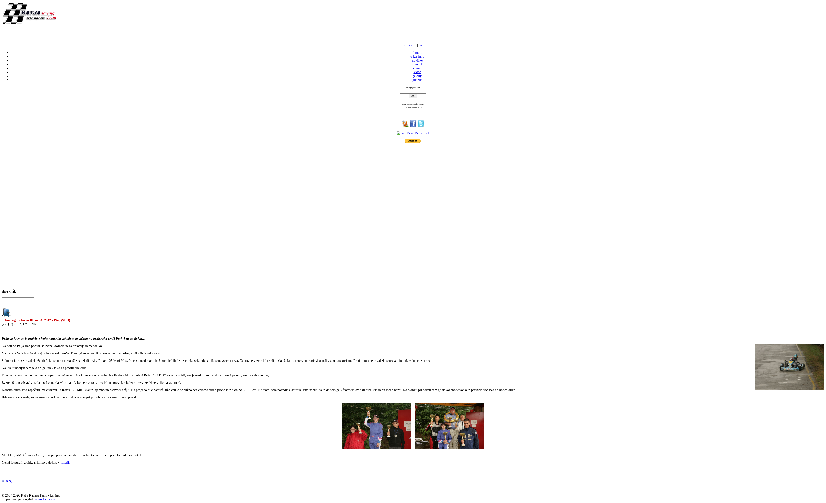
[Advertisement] (52, 32)
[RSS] (405, 126)
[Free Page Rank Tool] (413, 133)
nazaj (8, 481)
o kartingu (417, 56)
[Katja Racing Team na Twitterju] (420, 126)
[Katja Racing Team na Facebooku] (413, 126)
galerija (417, 76)
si (405, 45)
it (415, 45)
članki (417, 68)
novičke (417, 60)
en (410, 45)
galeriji (65, 462)
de (420, 45)
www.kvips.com (46, 499)
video (417, 72)
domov (417, 52)
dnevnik (417, 64)
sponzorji (417, 80)
